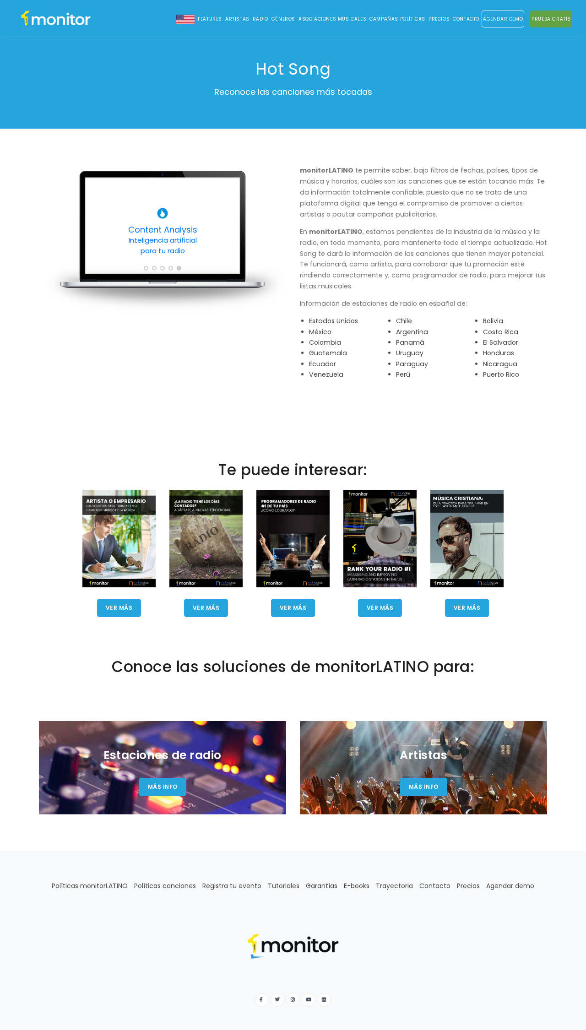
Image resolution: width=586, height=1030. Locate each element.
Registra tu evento (231, 885)
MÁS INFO (163, 787)
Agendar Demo (503, 19)
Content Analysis (162, 239)
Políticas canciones (165, 885)
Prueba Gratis (551, 19)
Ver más (119, 608)
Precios (439, 19)
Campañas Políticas (397, 19)
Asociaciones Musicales (332, 19)
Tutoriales (283, 885)
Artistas (237, 19)
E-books (356, 885)
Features (210, 19)
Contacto (466, 19)
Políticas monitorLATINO (90, 885)
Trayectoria (394, 885)
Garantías (321, 885)
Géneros (283, 19)
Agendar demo (510, 885)
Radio (260, 19)
